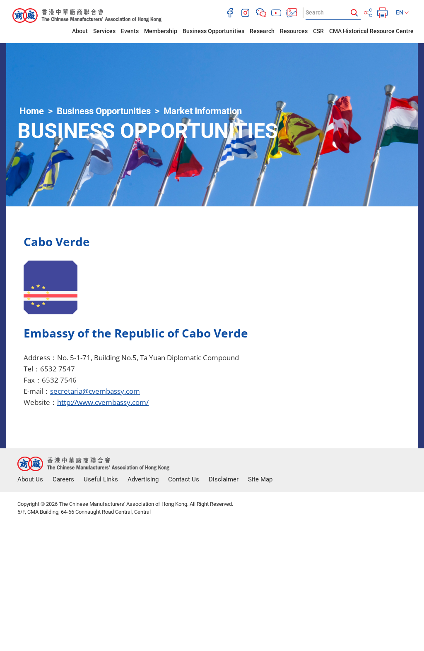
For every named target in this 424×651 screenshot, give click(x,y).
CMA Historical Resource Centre (371, 31)
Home (31, 111)
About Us (30, 479)
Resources (294, 31)
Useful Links (101, 479)
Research (262, 31)
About (80, 31)
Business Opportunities (213, 31)
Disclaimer (223, 479)
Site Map (260, 479)
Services (104, 31)
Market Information (203, 111)
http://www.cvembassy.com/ (103, 402)
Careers (63, 479)
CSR (318, 31)
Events (130, 31)
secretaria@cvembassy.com (95, 391)
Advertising (143, 479)
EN (400, 12)
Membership (160, 31)
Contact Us (183, 479)
